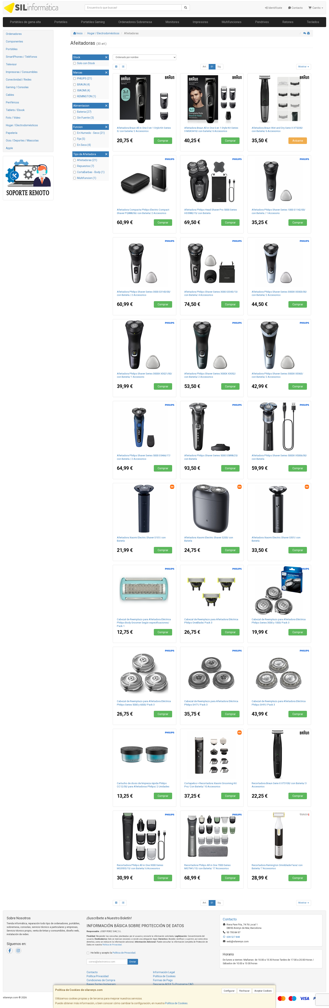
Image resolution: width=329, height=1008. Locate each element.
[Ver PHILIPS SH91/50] (279, 672)
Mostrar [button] (302, 66)
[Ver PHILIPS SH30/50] (279, 590)
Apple (9, 148)
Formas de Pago (163, 980)
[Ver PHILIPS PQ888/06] (145, 180)
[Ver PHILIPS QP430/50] (212, 590)
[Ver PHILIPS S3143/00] (145, 263)
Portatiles (60, 22)
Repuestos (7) (85, 166)
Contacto (297, 7)
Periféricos (12, 102)
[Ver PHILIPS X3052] (212, 344)
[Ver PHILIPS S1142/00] (279, 180)
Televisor (11, 64)
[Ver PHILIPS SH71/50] (212, 672)
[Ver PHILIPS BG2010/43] (145, 590)
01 (212, 66)
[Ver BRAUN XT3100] (279, 754)
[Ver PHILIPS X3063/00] (279, 344)
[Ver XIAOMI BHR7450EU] (279, 508)
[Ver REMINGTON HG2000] (279, 836)
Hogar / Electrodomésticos (22, 125)
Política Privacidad (98, 976)
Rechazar (244, 991)
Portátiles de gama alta (25, 22)
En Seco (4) (84, 144)
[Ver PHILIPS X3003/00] (279, 263)
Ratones (287, 22)
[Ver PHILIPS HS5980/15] (212, 180)
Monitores (172, 22)
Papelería (11, 132)
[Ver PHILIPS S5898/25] (212, 426)
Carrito (316, 7)
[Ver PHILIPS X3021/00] (145, 344)
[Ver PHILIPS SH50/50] (145, 672)
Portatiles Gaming (93, 22)
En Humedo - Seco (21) (91, 132)
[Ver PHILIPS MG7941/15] (212, 836)
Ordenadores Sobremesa (135, 22)
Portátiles (12, 49)
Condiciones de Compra (101, 980)
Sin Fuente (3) (85, 117)
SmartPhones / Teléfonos (21, 56)
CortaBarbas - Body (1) (91, 172)
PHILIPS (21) (84, 78)
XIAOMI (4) (83, 90)
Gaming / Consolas (17, 87)
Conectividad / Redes (18, 79)
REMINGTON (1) (86, 96)
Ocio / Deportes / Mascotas (22, 140)
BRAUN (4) (83, 84)
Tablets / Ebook (15, 110)
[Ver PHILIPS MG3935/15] (145, 836)
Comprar (163, 140)
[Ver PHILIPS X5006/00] (279, 426)
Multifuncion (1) (86, 178)
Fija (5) (81, 138)
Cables (10, 94)
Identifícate (275, 7)
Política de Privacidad (112, 945)
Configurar (229, 991)
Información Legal (164, 972)
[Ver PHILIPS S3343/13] (212, 263)
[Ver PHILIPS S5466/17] (145, 426)
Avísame (297, 140)
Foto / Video (13, 117)
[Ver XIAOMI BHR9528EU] (212, 508)
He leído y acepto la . (113, 952)
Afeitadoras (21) (87, 160)
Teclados (313, 22)
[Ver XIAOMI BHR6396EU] (212, 754)
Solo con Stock (86, 63)
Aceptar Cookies (263, 991)
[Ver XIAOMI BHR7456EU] (145, 508)
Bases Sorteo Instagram (101, 984)
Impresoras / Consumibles (22, 71)
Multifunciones (231, 22)
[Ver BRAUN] (145, 99)
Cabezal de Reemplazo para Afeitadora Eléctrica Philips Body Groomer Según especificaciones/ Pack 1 (144, 622)
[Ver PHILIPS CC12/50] (145, 754)
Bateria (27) (84, 111)
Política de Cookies (176, 1003)
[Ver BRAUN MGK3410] (212, 99)
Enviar (132, 961)
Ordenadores (14, 33)
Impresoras (200, 22)
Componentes (14, 41)
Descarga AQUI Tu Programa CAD (173, 984)
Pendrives (262, 22)
